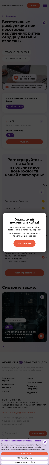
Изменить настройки (24, 462)
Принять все (25, 454)
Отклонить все (24, 458)
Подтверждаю (24, 243)
